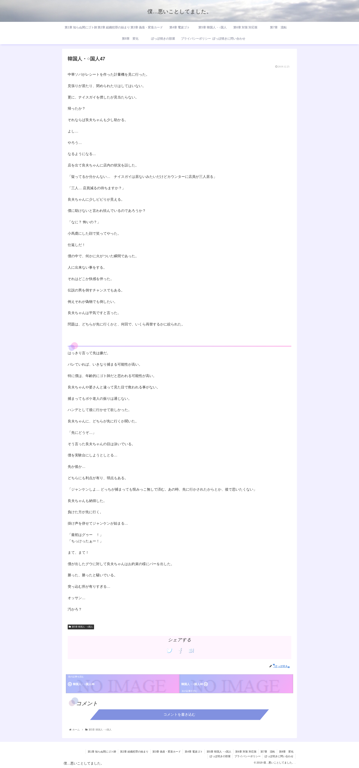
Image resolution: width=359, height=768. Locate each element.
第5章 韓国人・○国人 (82, 626)
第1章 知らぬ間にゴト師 (102, 751)
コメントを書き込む (179, 714)
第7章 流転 (267, 751)
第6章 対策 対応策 (246, 751)
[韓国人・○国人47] (191, 650)
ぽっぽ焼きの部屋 (220, 756)
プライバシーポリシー (247, 756)
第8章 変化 (286, 751)
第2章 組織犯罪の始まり (134, 751)
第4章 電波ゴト (194, 751)
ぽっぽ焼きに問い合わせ (279, 756)
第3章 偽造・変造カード (166, 751)
